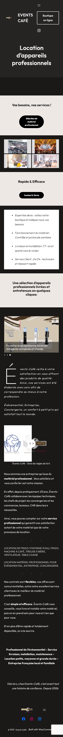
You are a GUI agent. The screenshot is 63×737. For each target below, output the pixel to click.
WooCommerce (46, 729)
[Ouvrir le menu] (39, 5)
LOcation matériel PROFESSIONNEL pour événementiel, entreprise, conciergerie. (31, 564)
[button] (17, 146)
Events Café (21, 729)
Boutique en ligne (48, 18)
